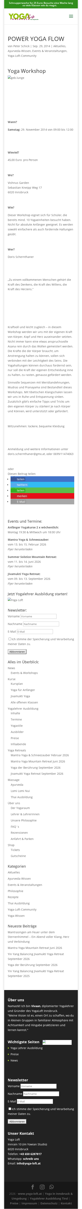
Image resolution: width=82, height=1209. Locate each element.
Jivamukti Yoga (20, 696)
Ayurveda (17, 785)
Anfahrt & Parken (22, 839)
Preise (15, 738)
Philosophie (15, 891)
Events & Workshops (24, 673)
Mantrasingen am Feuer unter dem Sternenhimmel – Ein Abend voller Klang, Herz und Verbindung (38, 937)
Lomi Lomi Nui (20, 791)
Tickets (15, 850)
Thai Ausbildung (22, 797)
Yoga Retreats (17, 750)
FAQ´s (15, 826)
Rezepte (13, 897)
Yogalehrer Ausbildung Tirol (49, 1198)
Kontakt (66, 1203)
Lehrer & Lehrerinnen (25, 814)
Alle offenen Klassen (24, 702)
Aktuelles (59, 46)
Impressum (29, 1203)
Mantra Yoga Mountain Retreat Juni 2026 (38, 761)
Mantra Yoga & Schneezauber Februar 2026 (40, 755)
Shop (11, 845)
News (11, 668)
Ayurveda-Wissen (19, 51)
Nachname (15, 624)
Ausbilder (17, 732)
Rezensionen (19, 832)
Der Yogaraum (20, 808)
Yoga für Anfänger (23, 690)
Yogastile (17, 726)
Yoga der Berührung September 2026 (36, 767)
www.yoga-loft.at (30, 1194)
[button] (18, 479)
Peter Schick (21, 46)
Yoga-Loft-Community (22, 56)
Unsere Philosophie (24, 820)
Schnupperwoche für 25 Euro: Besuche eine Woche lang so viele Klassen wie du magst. (41, 4)
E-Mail (12, 631)
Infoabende (18, 744)
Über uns (14, 803)
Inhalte (15, 713)
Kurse (12, 679)
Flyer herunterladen (20, 549)
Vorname (14, 616)
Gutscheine (18, 856)
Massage (14, 780)
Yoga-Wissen (16, 916)
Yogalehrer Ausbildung (23, 708)
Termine (16, 719)
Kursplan (17, 684)
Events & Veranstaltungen (49, 51)
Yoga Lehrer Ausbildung (27, 1048)
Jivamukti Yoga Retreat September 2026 (37, 773)
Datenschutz (49, 1203)
